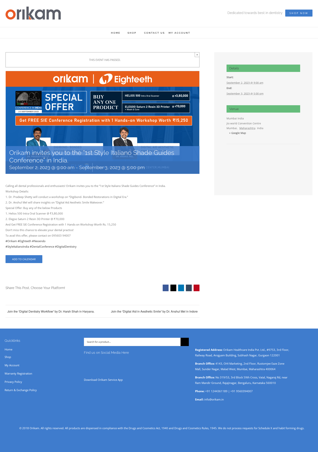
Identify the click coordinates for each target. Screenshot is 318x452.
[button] (202, 32)
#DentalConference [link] (42, 246)
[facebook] (85, 360)
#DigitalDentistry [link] (66, 246)
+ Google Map (237, 133)
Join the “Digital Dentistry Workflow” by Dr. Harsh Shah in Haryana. (50, 311)
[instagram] (91, 360)
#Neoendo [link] (38, 241)
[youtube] (97, 360)
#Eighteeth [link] (24, 241)
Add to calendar (24, 259)
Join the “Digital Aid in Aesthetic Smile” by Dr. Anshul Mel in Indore (154, 311)
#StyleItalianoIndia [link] (17, 246)
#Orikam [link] (11, 241)
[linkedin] (108, 360)
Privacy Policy (13, 382)
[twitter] (103, 360)
